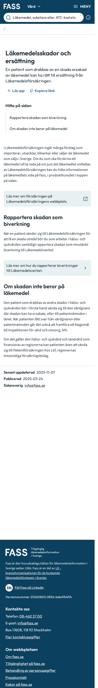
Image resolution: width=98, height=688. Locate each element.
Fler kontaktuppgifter (22, 637)
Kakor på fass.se (18, 684)
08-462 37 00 (30, 616)
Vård (31, 6)
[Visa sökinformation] (88, 17)
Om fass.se (14, 656)
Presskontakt (16, 677)
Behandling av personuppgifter (30, 670)
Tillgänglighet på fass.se (25, 663)
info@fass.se (35, 385)
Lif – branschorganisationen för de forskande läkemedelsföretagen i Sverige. (33, 573)
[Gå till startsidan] (12, 6)
